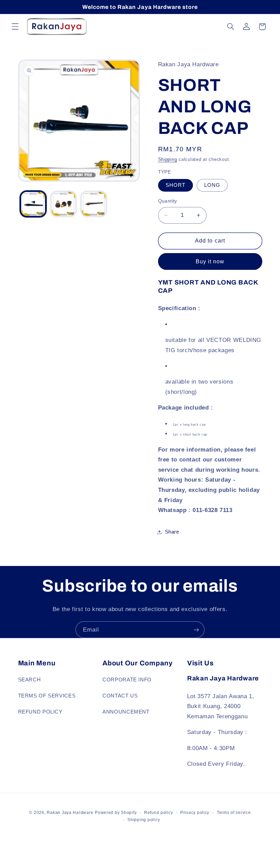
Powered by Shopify (116, 813)
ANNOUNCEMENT (126, 712)
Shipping (167, 159)
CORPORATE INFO (127, 679)
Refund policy (158, 813)
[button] (15, 26)
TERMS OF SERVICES (47, 695)
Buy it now (210, 261)
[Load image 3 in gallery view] (93, 204)
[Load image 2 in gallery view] (63, 204)
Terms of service (234, 813)
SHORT (175, 185)
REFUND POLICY (40, 712)
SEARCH (29, 679)
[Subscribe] (196, 629)
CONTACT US (120, 695)
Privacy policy (194, 813)
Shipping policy (143, 820)
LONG (212, 185)
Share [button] (172, 532)
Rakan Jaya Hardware (70, 813)
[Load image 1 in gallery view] (33, 204)
